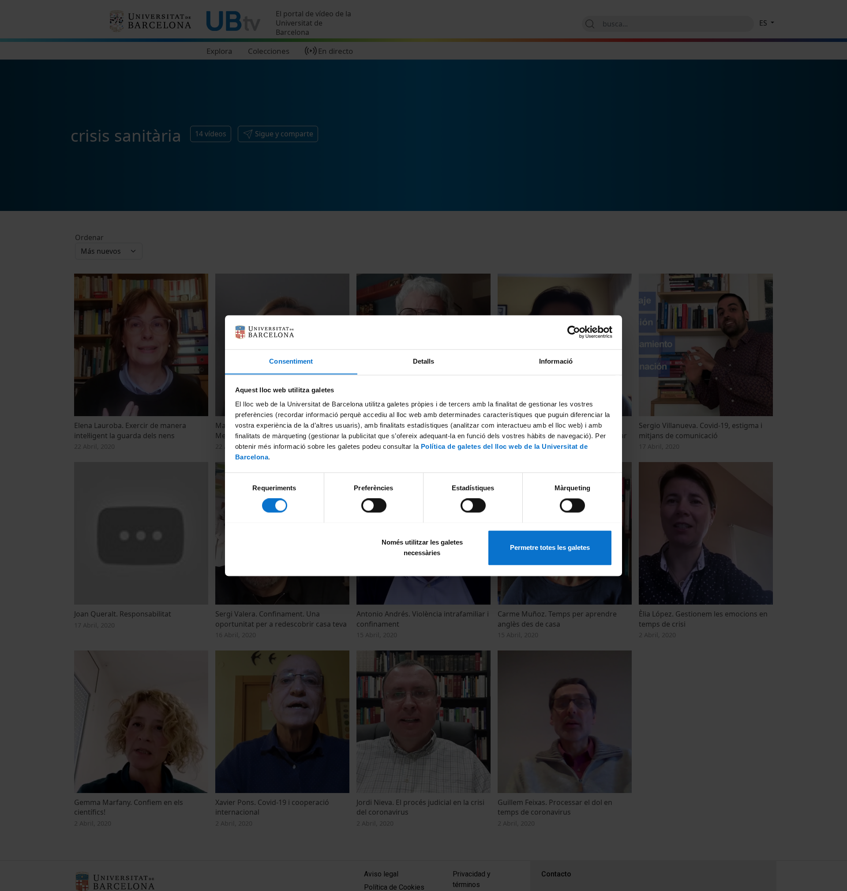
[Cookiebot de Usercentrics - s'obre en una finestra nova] (573, 331)
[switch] (373, 505)
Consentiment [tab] (291, 361)
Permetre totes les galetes (550, 547)
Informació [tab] (556, 361)
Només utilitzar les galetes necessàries (422, 547)
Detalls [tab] (424, 361)
